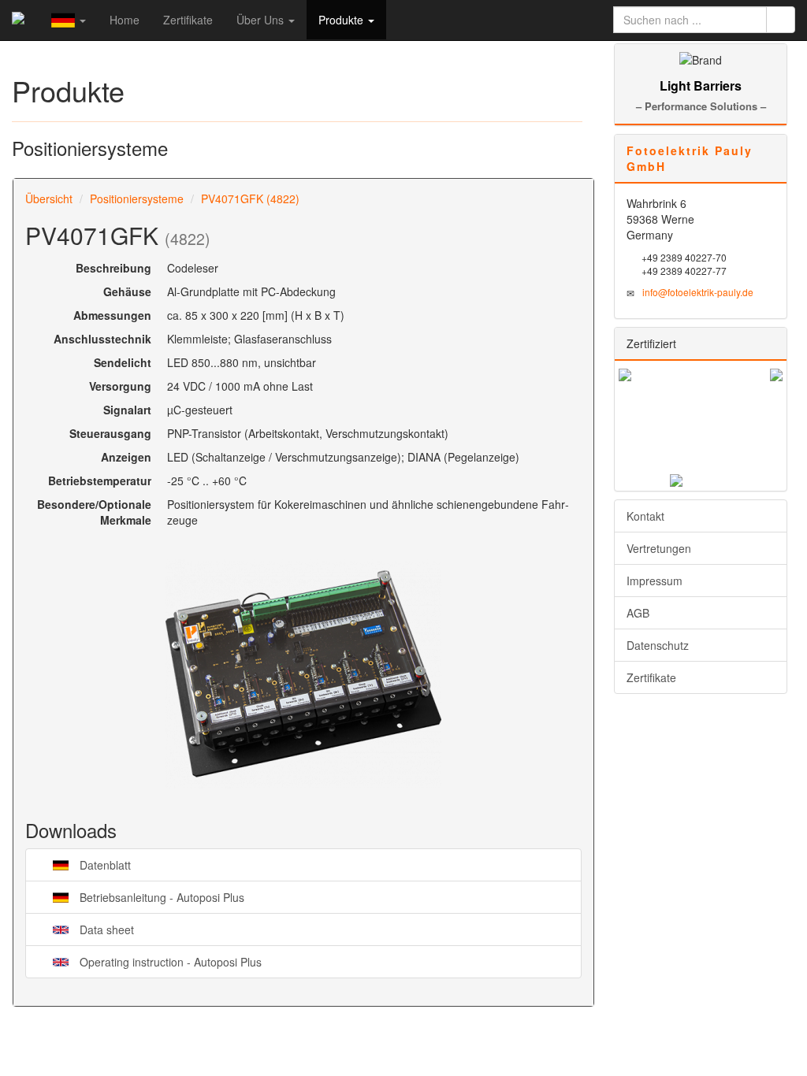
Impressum (654, 580)
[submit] (780, 19)
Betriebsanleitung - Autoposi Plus (145, 897)
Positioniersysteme (137, 198)
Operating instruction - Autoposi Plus (154, 961)
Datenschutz (658, 645)
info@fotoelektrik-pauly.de (697, 292)
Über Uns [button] (261, 20)
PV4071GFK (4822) (250, 198)
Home (124, 20)
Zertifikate (188, 20)
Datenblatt (88, 864)
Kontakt (645, 516)
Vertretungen (659, 548)
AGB (638, 613)
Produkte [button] (342, 20)
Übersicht (49, 198)
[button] (68, 20)
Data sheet (90, 929)
